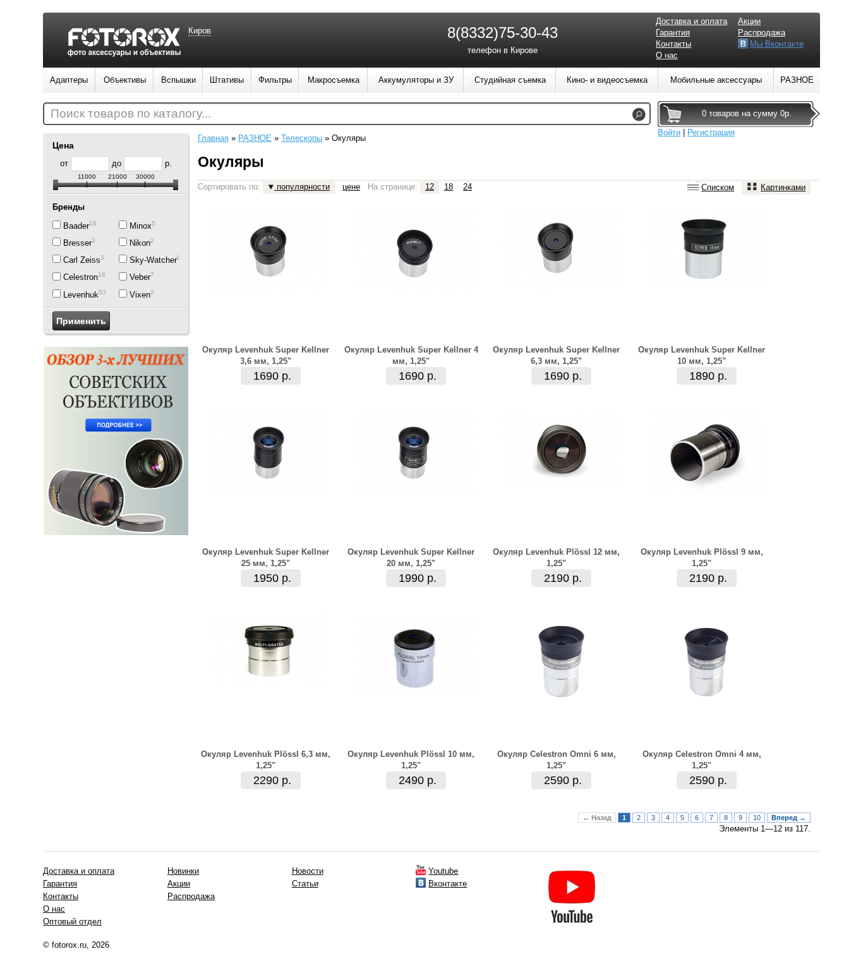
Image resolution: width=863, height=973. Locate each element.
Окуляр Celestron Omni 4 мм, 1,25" (702, 759)
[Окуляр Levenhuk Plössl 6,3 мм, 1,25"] (270, 684)
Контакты (673, 44)
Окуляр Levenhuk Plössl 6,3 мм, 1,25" (265, 759)
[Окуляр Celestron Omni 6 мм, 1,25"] (561, 705)
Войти (669, 132)
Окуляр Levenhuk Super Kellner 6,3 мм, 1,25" (556, 355)
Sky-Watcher (153, 260)
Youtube (443, 871)
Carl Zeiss (81, 260)
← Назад (597, 817)
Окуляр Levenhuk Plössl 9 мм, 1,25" (702, 557)
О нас (667, 55)
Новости (307, 871)
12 (429, 186)
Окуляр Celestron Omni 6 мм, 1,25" (556, 759)
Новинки (183, 871)
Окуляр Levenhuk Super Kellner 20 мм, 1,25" (410, 557)
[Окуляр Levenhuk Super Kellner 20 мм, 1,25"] (416, 493)
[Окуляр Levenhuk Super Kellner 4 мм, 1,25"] (416, 291)
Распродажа (761, 32)
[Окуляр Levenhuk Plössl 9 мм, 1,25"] (706, 492)
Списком (717, 187)
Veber (140, 277)
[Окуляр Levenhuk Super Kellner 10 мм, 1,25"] (706, 285)
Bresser (77, 243)
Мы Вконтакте (777, 44)
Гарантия (673, 32)
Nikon (140, 243)
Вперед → (788, 817)
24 (467, 186)
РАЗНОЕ (255, 138)
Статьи (305, 883)
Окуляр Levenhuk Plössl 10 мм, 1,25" (410, 759)
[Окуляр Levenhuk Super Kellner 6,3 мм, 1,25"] (561, 288)
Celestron (80, 277)
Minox (141, 226)
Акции (749, 21)
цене (351, 186)
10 (757, 817)
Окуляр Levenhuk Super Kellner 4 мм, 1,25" (411, 355)
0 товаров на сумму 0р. (747, 113)
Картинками (783, 187)
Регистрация (711, 132)
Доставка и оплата (691, 21)
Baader (76, 226)
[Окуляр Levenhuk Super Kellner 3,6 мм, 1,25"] (270, 289)
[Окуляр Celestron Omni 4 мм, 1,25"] (706, 705)
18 (448, 186)
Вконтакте (447, 883)
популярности (302, 186)
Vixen (140, 294)
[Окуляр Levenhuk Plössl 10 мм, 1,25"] (416, 695)
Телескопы (301, 138)
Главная (213, 138)
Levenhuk (81, 294)
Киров (199, 30)
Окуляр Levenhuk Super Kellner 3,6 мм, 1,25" (265, 355)
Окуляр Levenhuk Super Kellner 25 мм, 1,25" (265, 557)
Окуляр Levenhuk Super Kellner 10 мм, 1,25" (701, 355)
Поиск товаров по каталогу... (131, 113)
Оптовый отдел (72, 921)
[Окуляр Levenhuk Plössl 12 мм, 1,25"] (561, 488)
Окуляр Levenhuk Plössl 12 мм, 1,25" (556, 557)
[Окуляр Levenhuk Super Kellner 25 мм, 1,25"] (270, 493)
